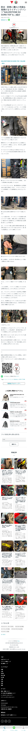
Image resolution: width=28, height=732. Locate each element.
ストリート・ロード (7, 626)
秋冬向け (16, 379)
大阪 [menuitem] (2, 679)
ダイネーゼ (20, 626)
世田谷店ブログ (4, 20)
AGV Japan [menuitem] (3, 705)
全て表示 (3, 634)
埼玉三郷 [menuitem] (3, 675)
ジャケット (5, 631)
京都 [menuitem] (2, 681)
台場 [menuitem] (2, 671)
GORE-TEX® (22, 379)
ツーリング (10, 379)
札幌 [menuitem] (2, 669)
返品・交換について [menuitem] (5, 691)
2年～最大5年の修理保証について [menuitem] (8, 693)
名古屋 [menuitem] (2, 677)
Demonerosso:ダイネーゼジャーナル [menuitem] (9, 707)
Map (19, 641)
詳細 (25, 400)
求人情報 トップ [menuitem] (4, 663)
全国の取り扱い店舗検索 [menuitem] (6, 709)
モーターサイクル (17, 629)
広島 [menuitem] (2, 683)
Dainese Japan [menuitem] (4, 703)
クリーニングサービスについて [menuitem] (7, 697)
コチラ (17, 376)
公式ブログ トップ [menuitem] (5, 659)
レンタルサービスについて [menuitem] (6, 695)
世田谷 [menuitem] (2, 673)
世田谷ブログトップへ (14, 383)
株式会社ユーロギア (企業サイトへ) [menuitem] (8, 715)
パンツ (5, 379)
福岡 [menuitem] (2, 685)
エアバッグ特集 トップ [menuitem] (6, 661)
